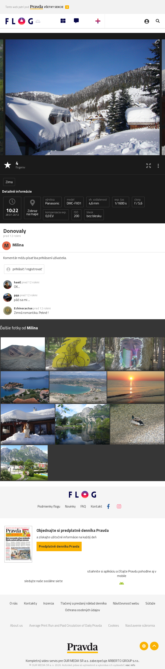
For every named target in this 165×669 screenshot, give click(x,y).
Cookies (113, 625)
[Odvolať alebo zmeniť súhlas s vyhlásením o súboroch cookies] (144, 646)
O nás (14, 603)
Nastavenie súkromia (140, 625)
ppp (16, 295)
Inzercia (48, 603)
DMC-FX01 (74, 202)
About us (16, 625)
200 (76, 214)
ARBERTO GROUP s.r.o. (123, 660)
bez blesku (94, 214)
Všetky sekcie (54, 7)
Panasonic (52, 202)
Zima (9, 182)
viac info (130, 665)
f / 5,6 (138, 202)
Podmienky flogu (49, 506)
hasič (17, 282)
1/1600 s (121, 202)
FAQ (83, 506)
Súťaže (150, 603)
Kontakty (30, 603)
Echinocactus (23, 308)
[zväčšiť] (148, 165)
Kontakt (96, 506)
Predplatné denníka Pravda (59, 546)
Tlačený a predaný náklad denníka (83, 603)
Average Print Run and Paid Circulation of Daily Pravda (65, 625)
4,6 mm (98, 202)
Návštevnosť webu (126, 603)
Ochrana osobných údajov (82, 610)
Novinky (70, 506)
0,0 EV (55, 214)
